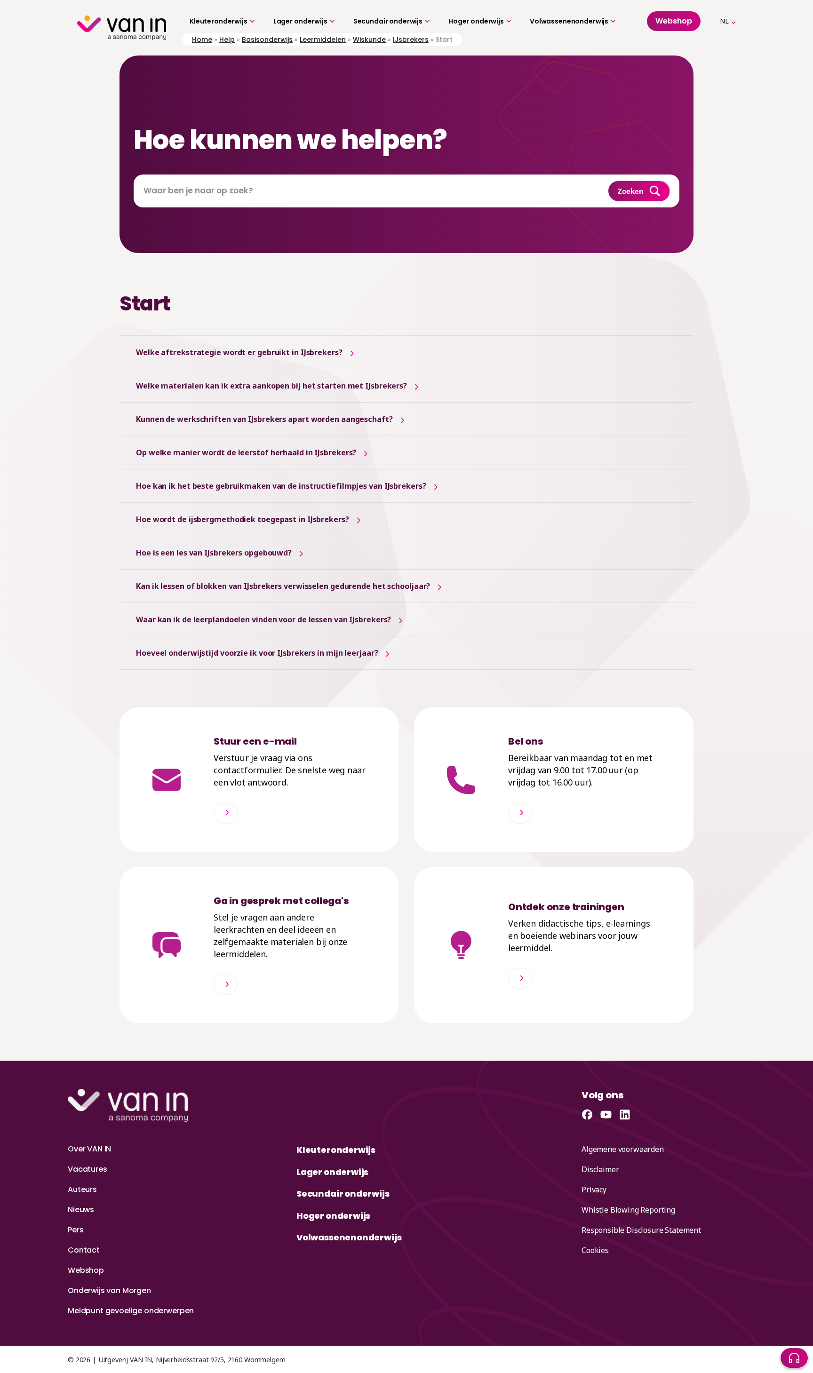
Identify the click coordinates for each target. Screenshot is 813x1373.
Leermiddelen (323, 39)
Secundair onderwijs (387, 21)
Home (202, 39)
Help (227, 39)
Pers (75, 1229)
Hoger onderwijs (476, 21)
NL (724, 20)
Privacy (594, 1189)
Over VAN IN (89, 1148)
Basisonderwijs (267, 39)
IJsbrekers (411, 39)
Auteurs (82, 1189)
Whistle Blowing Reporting (628, 1210)
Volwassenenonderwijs (569, 21)
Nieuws (81, 1209)
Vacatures (87, 1169)
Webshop (86, 1270)
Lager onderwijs (300, 21)
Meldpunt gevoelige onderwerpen (131, 1310)
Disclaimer (600, 1169)
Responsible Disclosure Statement (641, 1230)
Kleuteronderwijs (218, 21)
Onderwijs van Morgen (109, 1290)
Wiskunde (369, 39)
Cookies (595, 1250)
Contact (84, 1250)
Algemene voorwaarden (623, 1149)
